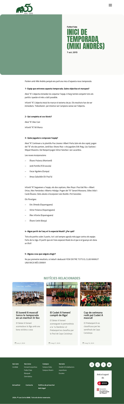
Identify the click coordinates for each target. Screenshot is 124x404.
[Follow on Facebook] (103, 364)
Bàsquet (27, 373)
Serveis (62, 364)
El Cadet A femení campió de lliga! (62, 313)
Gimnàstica (28, 376)
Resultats (28, 286)
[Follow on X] (97, 364)
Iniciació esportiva (30, 367)
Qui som (15, 364)
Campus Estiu (47, 367)
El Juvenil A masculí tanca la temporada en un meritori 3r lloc (28, 313)
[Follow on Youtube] (109, 364)
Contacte (29, 385)
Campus (46, 364)
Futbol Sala (20, 286)
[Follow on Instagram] (91, 364)
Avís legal (42, 388)
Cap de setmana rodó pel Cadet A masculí (96, 313)
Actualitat (16, 385)
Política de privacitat (46, 385)
